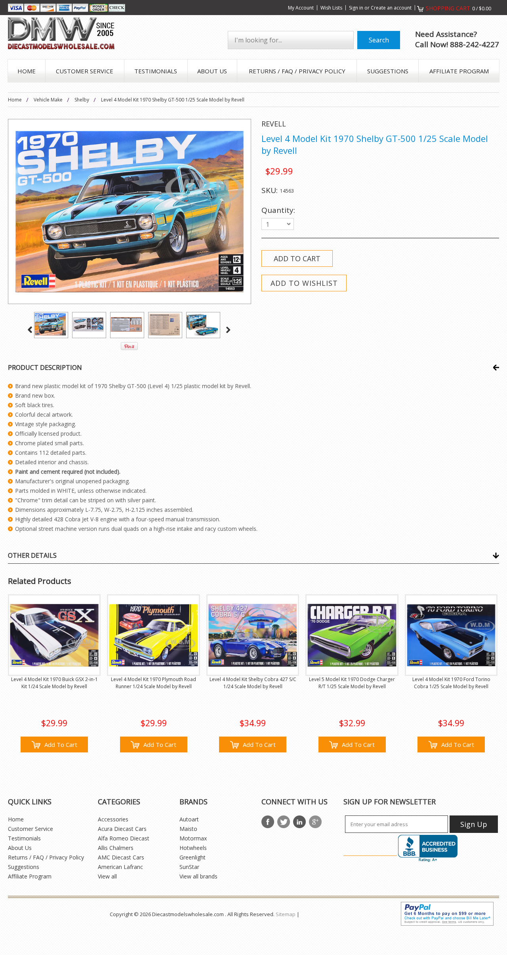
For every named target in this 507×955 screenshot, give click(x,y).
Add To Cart (60, 744)
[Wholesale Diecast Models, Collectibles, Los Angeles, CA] (427, 848)
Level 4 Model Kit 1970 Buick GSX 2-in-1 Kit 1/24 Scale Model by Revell (54, 683)
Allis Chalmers (115, 848)
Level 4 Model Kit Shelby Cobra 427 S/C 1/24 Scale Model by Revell (253, 683)
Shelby (81, 99)
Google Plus (315, 821)
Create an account (391, 7)
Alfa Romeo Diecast (123, 838)
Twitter (283, 821)
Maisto (188, 829)
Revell (273, 123)
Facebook (267, 821)
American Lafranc (120, 867)
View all (107, 876)
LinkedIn (299, 821)
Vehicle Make (48, 99)
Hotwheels (193, 848)
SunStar (189, 867)
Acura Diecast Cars (122, 829)
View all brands (198, 876)
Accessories (113, 819)
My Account (301, 7)
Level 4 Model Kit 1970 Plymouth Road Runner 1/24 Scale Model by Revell (153, 683)
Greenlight (192, 857)
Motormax (193, 838)
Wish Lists (331, 7)
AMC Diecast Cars (121, 857)
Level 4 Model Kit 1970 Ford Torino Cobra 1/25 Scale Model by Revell (451, 683)
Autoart (189, 819)
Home (15, 99)
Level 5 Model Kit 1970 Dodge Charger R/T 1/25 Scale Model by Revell (352, 683)
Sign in (356, 7)
